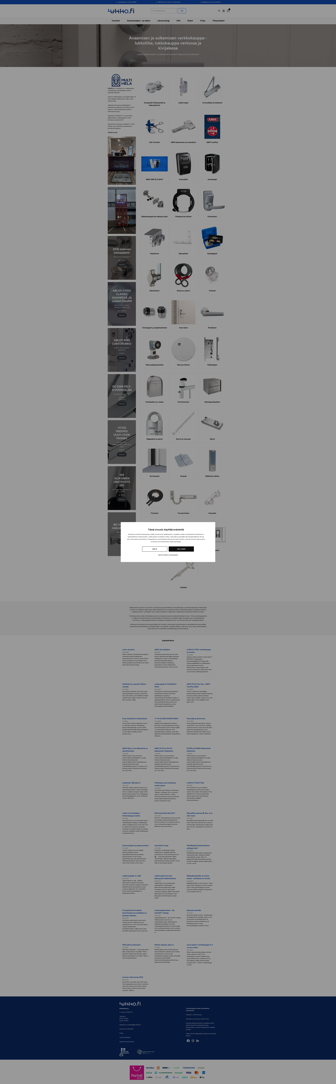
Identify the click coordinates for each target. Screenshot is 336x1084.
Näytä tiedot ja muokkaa (168, 555)
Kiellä (154, 549)
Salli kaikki (181, 549)
